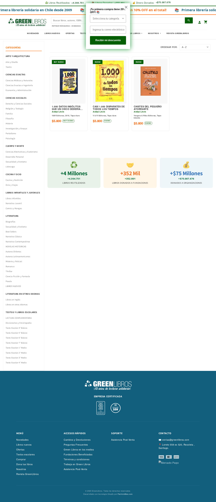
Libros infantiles (13, 198)
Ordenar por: (168, 47)
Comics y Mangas (14, 208)
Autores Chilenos (13, 251)
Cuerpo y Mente (15, 146)
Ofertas (70, 33)
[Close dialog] (126, 7)
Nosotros (153, 33)
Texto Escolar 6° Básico (16, 337)
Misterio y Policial (14, 261)
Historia (9, 123)
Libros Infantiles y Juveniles (23, 192)
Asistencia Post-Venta (75, 469)
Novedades (33, 33)
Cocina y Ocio (14, 174)
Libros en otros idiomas (17, 304)
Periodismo (11, 133)
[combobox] (107, 18)
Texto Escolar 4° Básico (16, 328)
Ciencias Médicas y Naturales (19, 80)
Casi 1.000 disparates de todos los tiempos (109, 108)
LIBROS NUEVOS (13, 286)
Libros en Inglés (13, 299)
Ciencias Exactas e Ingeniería (19, 85)
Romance (10, 266)
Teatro (9, 67)
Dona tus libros (24, 464)
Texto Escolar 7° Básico (16, 342)
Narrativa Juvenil (14, 203)
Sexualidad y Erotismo (16, 161)
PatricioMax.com (125, 494)
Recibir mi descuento (108, 40)
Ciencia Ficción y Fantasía (18, 276)
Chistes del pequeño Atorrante (148, 108)
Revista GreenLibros (178, 33)
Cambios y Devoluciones (77, 439)
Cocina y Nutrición (14, 180)
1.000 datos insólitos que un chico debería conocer (66, 108)
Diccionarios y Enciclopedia (18, 323)
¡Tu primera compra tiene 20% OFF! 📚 (108, 11)
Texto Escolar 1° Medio (16, 347)
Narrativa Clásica (14, 236)
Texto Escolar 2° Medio (16, 352)
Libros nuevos (52, 33)
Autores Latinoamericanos (18, 256)
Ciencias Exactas (15, 74)
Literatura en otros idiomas (23, 293)
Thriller (9, 271)
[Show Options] (123, 18)
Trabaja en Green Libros (77, 464)
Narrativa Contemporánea (18, 241)
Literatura (12, 215)
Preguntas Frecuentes (76, 444)
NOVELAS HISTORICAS (16, 246)
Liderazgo (10, 166)
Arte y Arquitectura (18, 56)
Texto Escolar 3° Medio (16, 357)
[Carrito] (206, 22)
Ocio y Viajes (12, 185)
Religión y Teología (14, 108)
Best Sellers (11, 231)
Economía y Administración (18, 90)
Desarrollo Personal (15, 156)
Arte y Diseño (12, 62)
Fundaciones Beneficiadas (78, 454)
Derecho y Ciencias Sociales (18, 103)
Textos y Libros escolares (21, 312)
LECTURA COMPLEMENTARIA (19, 318)
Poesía (9, 281)
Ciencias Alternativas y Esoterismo (21, 151)
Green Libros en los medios (79, 449)
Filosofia (10, 118)
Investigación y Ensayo (16, 128)
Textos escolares (25, 454)
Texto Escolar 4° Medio (16, 362)
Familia (9, 113)
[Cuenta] (199, 22)
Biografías (10, 221)
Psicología (10, 138)
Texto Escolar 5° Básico (16, 333)
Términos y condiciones (76, 459)
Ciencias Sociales (16, 97)
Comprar (21, 459)
